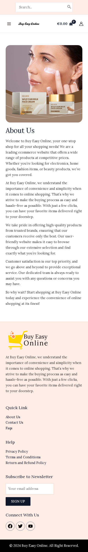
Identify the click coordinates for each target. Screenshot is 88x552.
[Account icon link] (81, 24)
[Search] (69, 7)
